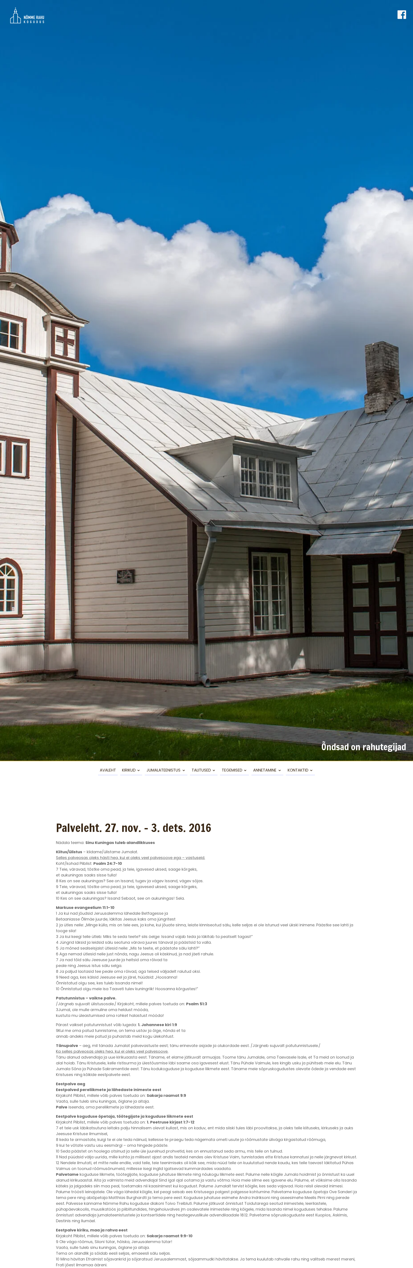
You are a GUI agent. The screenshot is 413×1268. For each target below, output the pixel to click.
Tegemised (232, 770)
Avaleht (108, 770)
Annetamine (264, 770)
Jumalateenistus (163, 770)
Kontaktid (298, 770)
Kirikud (129, 770)
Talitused (201, 770)
